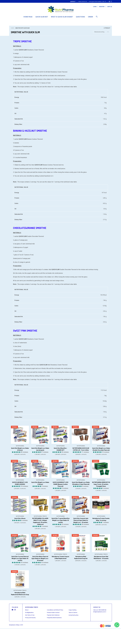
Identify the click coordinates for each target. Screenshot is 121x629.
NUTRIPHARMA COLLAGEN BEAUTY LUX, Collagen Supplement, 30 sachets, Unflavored (40, 521)
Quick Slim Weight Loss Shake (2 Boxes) (20, 449)
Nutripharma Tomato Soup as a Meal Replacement (60, 557)
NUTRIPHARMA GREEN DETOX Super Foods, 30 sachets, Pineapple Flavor (101, 484)
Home (12, 28)
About (26, 610)
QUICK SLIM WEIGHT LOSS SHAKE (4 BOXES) (20, 483)
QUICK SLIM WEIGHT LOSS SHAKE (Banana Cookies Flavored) (60, 484)
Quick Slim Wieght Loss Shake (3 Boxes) (40, 483)
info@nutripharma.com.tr (97, 1)
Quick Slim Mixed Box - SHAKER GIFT (60, 449)
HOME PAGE (27, 17)
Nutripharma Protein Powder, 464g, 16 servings (101, 519)
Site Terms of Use (29, 615)
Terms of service (73, 612)
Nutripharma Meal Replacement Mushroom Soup (20, 593)
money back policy (73, 615)
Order (90, 17)
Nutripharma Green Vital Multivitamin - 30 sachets (101, 557)
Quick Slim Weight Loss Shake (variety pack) (40, 449)
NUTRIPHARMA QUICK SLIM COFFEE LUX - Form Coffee (81, 449)
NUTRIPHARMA (20, 445)
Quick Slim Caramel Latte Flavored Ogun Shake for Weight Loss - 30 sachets (80, 520)
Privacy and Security (30, 617)
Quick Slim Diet (41, 17)
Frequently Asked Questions (54, 617)
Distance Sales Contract (53, 612)
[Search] (97, 17)
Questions (80, 17)
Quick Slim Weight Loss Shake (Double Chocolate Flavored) (101, 449)
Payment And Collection (53, 615)
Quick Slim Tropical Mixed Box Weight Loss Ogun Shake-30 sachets (61, 520)
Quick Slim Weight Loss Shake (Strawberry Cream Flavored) (81, 483)
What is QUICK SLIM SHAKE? (62, 17)
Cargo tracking (72, 610)
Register (101, 6)
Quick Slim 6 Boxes (20, 518)
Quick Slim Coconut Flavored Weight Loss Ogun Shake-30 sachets (20, 558)
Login (94, 6)
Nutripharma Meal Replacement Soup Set (80, 557)
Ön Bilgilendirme (29, 612)
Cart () (109, 6)
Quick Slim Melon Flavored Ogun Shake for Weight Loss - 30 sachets (40, 558)
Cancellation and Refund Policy (55, 610)
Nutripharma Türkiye (40, 516)
